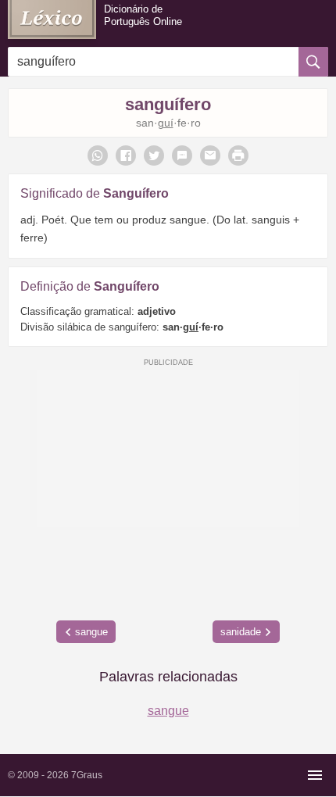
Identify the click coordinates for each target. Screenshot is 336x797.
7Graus (86, 775)
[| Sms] (182, 155)
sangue (91, 632)
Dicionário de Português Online (143, 15)
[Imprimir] (238, 155)
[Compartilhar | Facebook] (126, 155)
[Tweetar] (154, 155)
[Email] (210, 155)
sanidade (240, 632)
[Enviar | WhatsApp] (98, 155)
